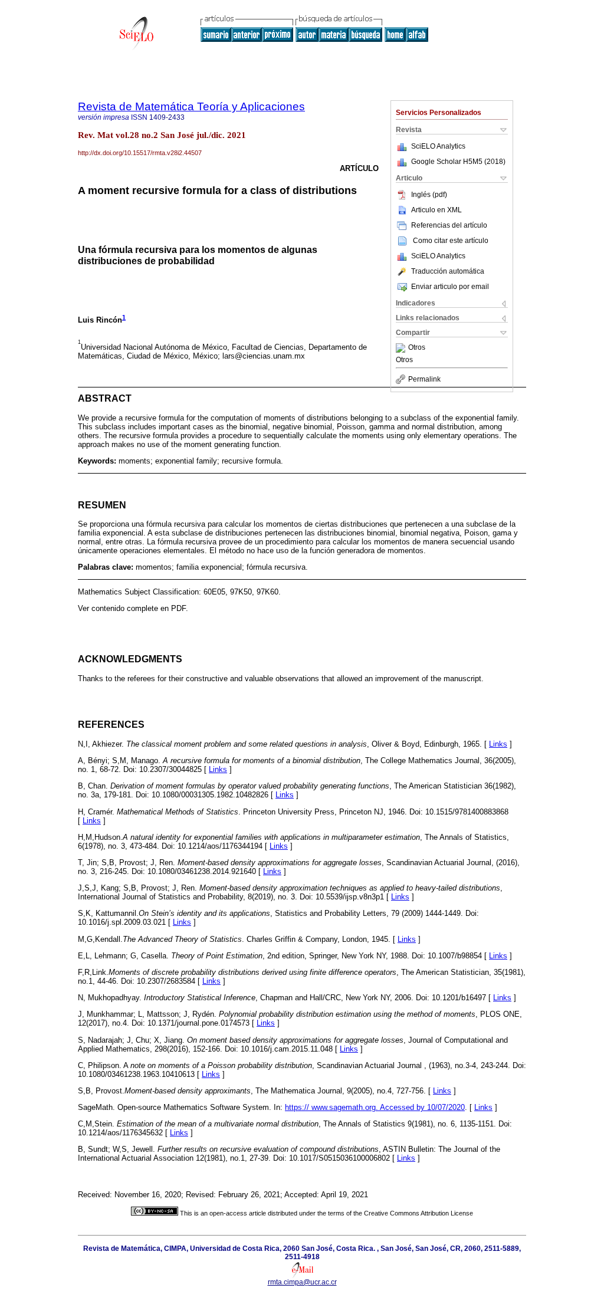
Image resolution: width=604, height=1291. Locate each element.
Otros (416, 348)
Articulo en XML (436, 210)
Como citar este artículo (450, 240)
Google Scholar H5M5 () (458, 161)
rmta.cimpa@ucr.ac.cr (302, 1282)
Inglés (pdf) (429, 194)
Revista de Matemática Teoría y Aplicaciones (191, 106)
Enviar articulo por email (450, 286)
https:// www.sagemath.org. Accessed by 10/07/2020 (375, 1107)
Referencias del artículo (449, 225)
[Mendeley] (402, 348)
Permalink (424, 379)
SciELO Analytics (438, 146)
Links (498, 744)
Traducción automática (447, 271)
